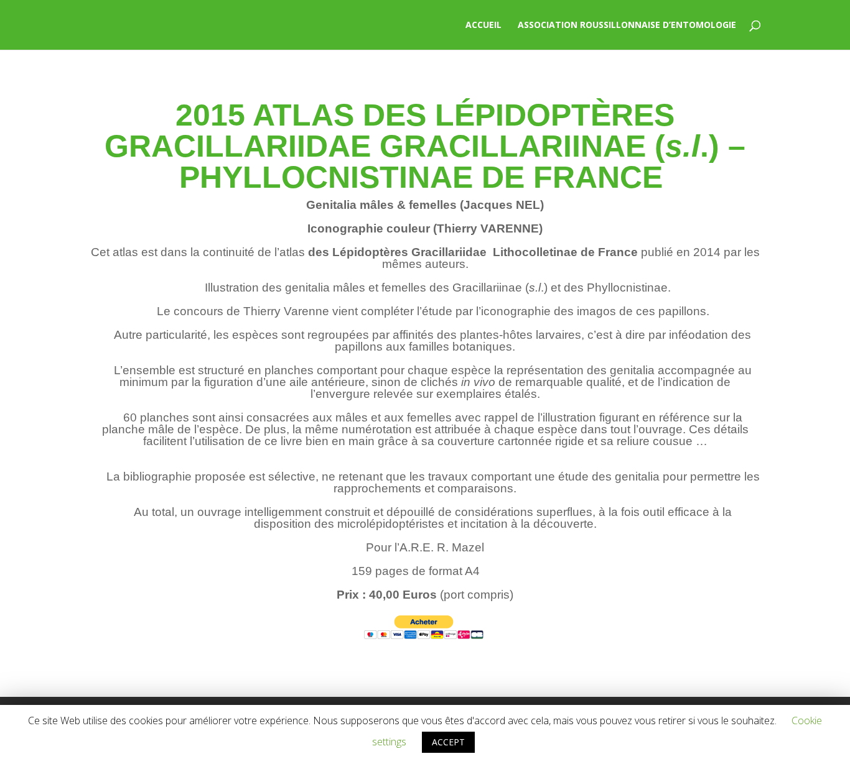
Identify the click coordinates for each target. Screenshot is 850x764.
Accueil (483, 25)
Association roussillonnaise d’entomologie (627, 25)
